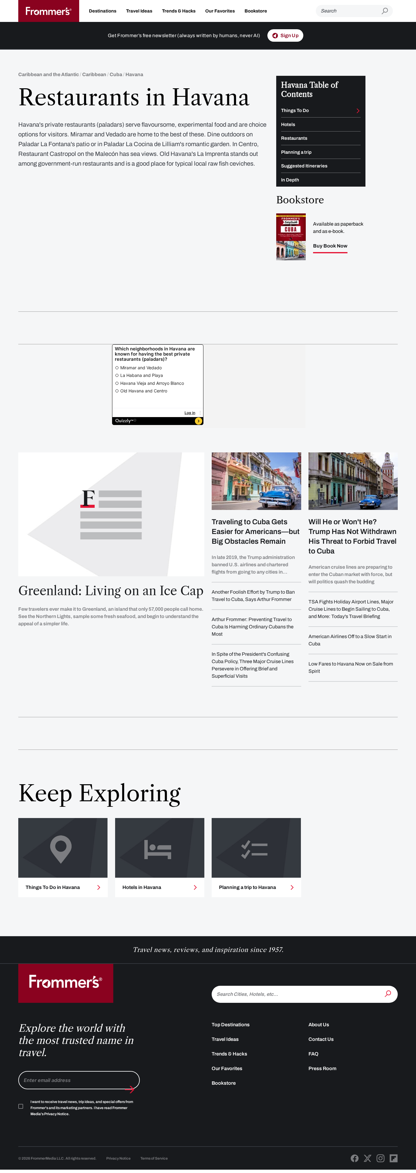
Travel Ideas (139, 11)
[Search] (388, 993)
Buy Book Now (330, 246)
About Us (318, 1024)
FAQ (313, 1053)
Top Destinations (231, 1024)
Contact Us (321, 1039)
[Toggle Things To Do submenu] (358, 111)
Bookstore (256, 11)
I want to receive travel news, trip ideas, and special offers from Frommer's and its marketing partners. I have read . (81, 1108)
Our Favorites (220, 11)
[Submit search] (387, 11)
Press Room (322, 1068)
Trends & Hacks (179, 11)
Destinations (102, 11)
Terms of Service (154, 1158)
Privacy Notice (118, 1158)
